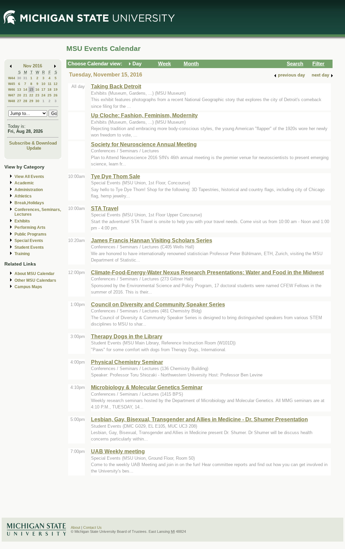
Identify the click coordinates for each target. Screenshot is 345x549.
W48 (11, 101)
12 (56, 84)
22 (31, 95)
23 (37, 95)
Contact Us (92, 527)
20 (19, 95)
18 (50, 89)
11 (50, 84)
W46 (11, 89)
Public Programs (30, 234)
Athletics (23, 196)
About (75, 527)
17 (43, 89)
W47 (11, 95)
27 (19, 101)
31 (25, 78)
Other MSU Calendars (35, 280)
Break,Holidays (29, 203)
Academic (24, 183)
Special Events (28, 240)
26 (56, 95)
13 (19, 89)
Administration (28, 189)
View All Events (29, 176)
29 (31, 101)
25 (50, 95)
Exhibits (22, 221)
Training (22, 253)
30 (19, 78)
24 (43, 95)
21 (25, 95)
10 (43, 84)
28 (25, 101)
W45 (11, 84)
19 (56, 89)
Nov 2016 (32, 65)
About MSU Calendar (34, 273)
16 (37, 89)
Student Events (29, 247)
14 (25, 89)
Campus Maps (28, 286)
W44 (11, 78)
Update (34, 148)
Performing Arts (29, 227)
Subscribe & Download (33, 143)
